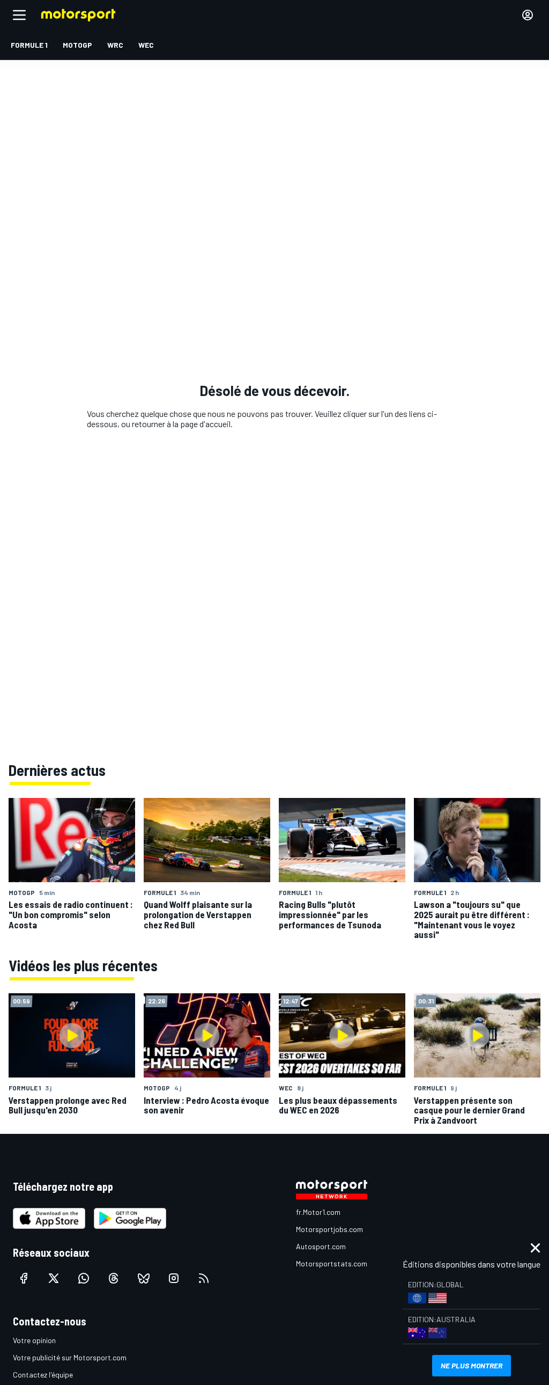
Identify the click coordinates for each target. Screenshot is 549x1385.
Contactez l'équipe (43, 1374)
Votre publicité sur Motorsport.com (70, 1357)
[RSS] (203, 1278)
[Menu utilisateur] (527, 15)
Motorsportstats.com (331, 1263)
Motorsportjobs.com (329, 1229)
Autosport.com (321, 1246)
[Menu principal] (19, 15)
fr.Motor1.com (318, 1212)
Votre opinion (34, 1340)
